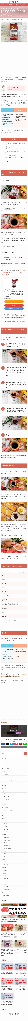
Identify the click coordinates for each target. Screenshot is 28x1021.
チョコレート (7, 796)
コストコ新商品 (6, 895)
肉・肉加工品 (7, 845)
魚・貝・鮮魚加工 (8, 848)
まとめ (6, 161)
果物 (5, 851)
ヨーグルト (6, 829)
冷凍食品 (5, 832)
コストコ (5, 763)
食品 (4, 892)
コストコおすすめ (7, 777)
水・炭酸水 (6, 886)
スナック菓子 (7, 799)
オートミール (7, 864)
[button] (3, 744)
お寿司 (4, 791)
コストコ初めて (6, 765)
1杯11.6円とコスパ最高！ (13, 148)
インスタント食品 (8, 810)
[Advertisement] (14, 58)
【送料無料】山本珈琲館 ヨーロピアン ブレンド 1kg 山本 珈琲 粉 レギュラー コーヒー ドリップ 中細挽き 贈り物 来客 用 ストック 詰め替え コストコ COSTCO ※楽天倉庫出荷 (13, 293)
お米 (5, 862)
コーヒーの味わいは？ (10, 155)
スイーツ (5, 785)
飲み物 (4, 875)
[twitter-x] (10, 1014)
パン (4, 815)
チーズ (5, 823)
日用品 (4, 834)
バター (5, 826)
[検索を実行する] (25, 753)
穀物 (4, 859)
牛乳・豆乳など (7, 889)
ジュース (6, 884)
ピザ (4, 818)
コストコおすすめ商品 (8, 780)
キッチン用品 (7, 840)
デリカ (4, 804)
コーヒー (4, 15)
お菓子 (4, 793)
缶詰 (5, 812)
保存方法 (6, 774)
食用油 (4, 873)
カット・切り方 (7, 771)
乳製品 (4, 821)
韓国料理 (5, 870)
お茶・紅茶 (6, 878)
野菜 (5, 853)
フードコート (6, 782)
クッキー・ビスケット (8, 801)
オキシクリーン (7, 837)
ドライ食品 (5, 807)
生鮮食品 (5, 842)
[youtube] (15, 1014)
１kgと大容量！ (10, 147)
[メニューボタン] (1, 1)
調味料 (4, 867)
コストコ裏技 (6, 768)
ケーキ (4, 788)
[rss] (18, 1014)
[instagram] (13, 1014)
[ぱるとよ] (14, 1)
